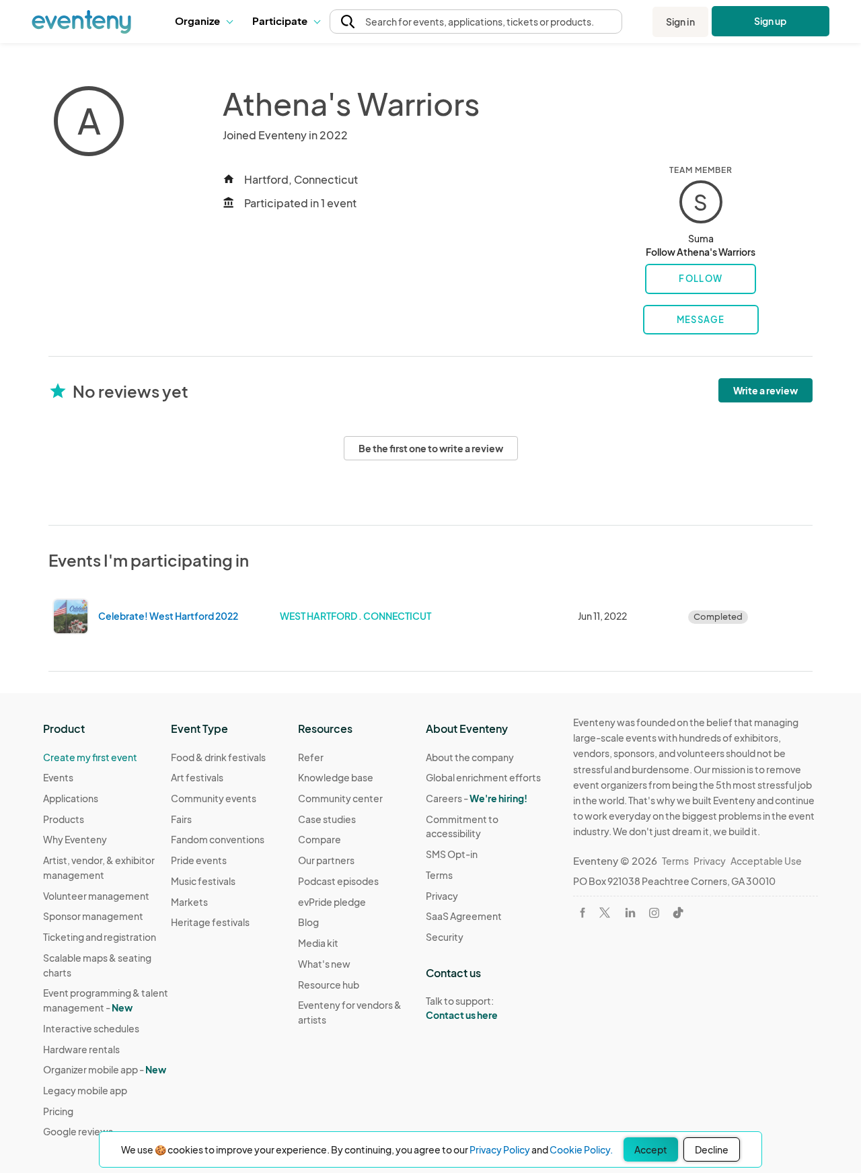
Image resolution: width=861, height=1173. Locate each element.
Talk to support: (462, 1008)
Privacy (442, 896)
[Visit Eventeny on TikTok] (678, 912)
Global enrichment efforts (483, 777)
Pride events (199, 860)
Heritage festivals (210, 922)
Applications (70, 798)
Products (63, 819)
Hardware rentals (81, 1049)
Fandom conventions (217, 839)
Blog (308, 922)
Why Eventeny (75, 839)
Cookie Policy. (581, 1149)
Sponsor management (93, 916)
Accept (650, 1149)
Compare (319, 839)
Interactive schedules (91, 1028)
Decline (711, 1149)
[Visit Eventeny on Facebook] (582, 912)
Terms (439, 875)
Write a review (765, 390)
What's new (324, 964)
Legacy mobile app (85, 1090)
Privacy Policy (500, 1149)
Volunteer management (96, 896)
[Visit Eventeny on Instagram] (654, 913)
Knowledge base (335, 777)
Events (58, 777)
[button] (203, 21)
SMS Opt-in (452, 854)
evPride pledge (332, 902)
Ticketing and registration (99, 937)
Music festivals (203, 881)
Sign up (770, 21)
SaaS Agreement (464, 916)
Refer (311, 757)
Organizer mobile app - (104, 1069)
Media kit (318, 943)
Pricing (58, 1111)
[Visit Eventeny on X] (604, 912)
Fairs (181, 819)
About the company (470, 757)
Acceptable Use (766, 861)
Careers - (476, 798)
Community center (340, 798)
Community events (213, 798)
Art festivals (197, 777)
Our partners (326, 860)
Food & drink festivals (218, 757)
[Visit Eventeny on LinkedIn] (630, 912)
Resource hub (328, 985)
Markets (189, 902)
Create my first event (90, 757)
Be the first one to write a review (431, 448)
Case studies (327, 819)
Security (444, 937)
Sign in (680, 21)
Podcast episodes (338, 881)
